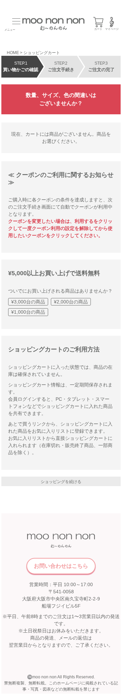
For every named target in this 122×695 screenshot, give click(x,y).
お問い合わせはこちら (61, 566)
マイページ (112, 29)
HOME (13, 52)
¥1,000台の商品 (28, 312)
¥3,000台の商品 (28, 301)
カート (98, 29)
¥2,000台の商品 (71, 301)
